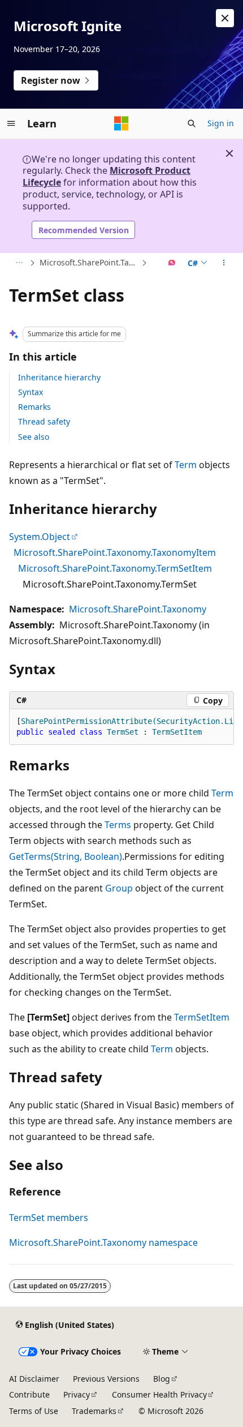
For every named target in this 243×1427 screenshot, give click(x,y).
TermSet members (48, 1217)
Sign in (220, 123)
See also (33, 436)
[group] (121, 727)
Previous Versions (106, 1378)
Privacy (76, 1394)
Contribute (29, 1394)
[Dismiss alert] (225, 18)
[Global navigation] (11, 123)
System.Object (39, 536)
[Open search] (191, 123)
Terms (118, 825)
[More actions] (224, 263)
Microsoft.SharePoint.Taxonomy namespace (103, 1242)
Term (186, 464)
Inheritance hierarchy (59, 377)
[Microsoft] (121, 123)
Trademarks (94, 1410)
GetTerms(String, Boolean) (65, 856)
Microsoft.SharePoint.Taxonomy (89, 262)
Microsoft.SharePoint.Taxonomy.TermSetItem (115, 568)
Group (119, 888)
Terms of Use (33, 1410)
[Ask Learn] (172, 263)
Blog (161, 1378)
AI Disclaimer (34, 1378)
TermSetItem (201, 1017)
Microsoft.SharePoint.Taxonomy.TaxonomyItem (115, 552)
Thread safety (44, 421)
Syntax (30, 392)
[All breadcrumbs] (19, 263)
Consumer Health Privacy (159, 1394)
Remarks (34, 406)
